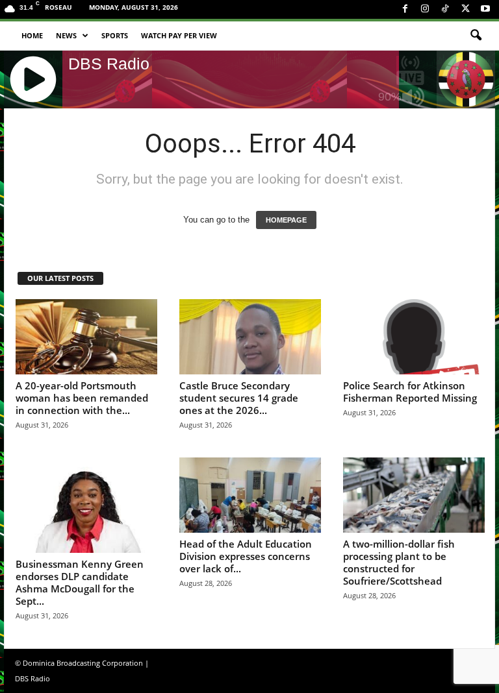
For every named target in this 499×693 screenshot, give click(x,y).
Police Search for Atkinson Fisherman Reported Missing (410, 391)
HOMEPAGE (286, 220)
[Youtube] (485, 9)
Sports (114, 35)
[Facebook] (405, 9)
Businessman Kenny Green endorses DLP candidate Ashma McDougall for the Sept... (80, 582)
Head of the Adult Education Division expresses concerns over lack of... (245, 556)
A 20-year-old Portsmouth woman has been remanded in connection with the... (82, 398)
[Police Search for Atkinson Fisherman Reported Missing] (414, 336)
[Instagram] (425, 9)
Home (32, 35)
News (66, 35)
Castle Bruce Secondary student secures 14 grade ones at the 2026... (238, 398)
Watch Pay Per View (179, 35)
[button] (475, 35)
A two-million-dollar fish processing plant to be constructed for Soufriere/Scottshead (399, 562)
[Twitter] (465, 9)
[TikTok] (445, 9)
